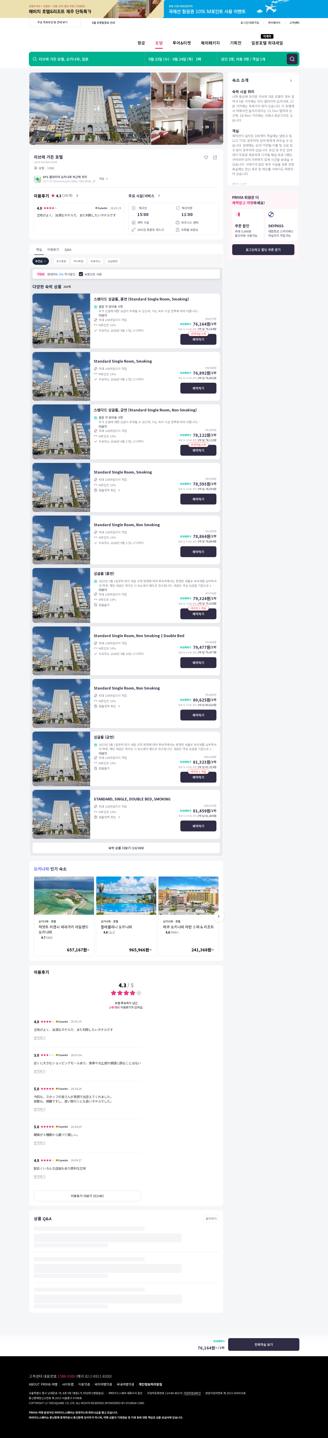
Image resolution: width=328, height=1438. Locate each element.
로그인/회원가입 (250, 22)
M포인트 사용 (93, 274)
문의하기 (211, 1218)
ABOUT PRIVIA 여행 (43, 1384)
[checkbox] (81, 274)
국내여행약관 (125, 1384)
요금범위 (113, 261)
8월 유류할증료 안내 (103, 22)
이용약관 (84, 1384)
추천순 (39, 261)
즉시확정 (78, 261)
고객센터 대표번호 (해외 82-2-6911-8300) (70, 1376)
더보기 (103, 315)
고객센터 (294, 22)
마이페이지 (274, 22)
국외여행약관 (103, 1384)
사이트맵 (68, 1384)
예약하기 (198, 339)
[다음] (218, 916)
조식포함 (61, 261)
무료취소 (96, 261)
